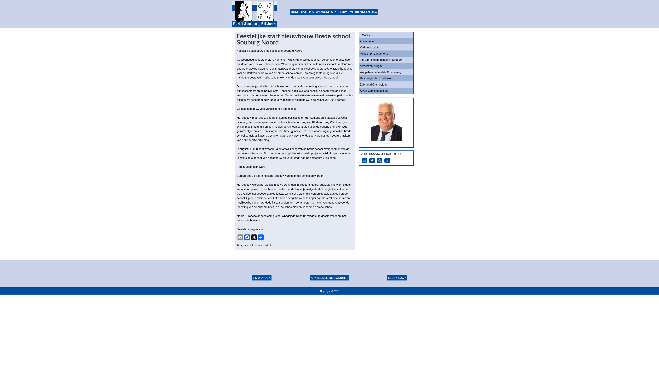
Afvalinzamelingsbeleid (374, 91)
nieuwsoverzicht (262, 245)
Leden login (397, 278)
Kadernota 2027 (369, 47)
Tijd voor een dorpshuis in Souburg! (381, 60)
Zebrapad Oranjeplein (373, 84)
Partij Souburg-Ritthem (254, 14)
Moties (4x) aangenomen (375, 53)
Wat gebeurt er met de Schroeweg (380, 72)
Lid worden (262, 278)
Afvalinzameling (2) (371, 66)
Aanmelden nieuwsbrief (329, 278)
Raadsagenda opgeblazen (376, 78)
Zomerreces (367, 41)
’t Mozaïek (366, 35)
